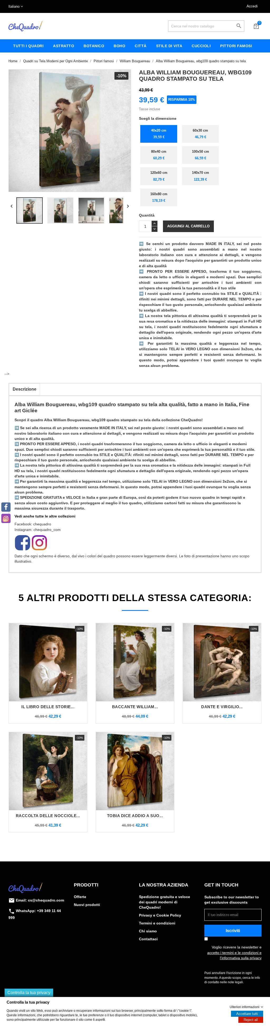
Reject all (251, 1020)
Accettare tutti (247, 1014)
